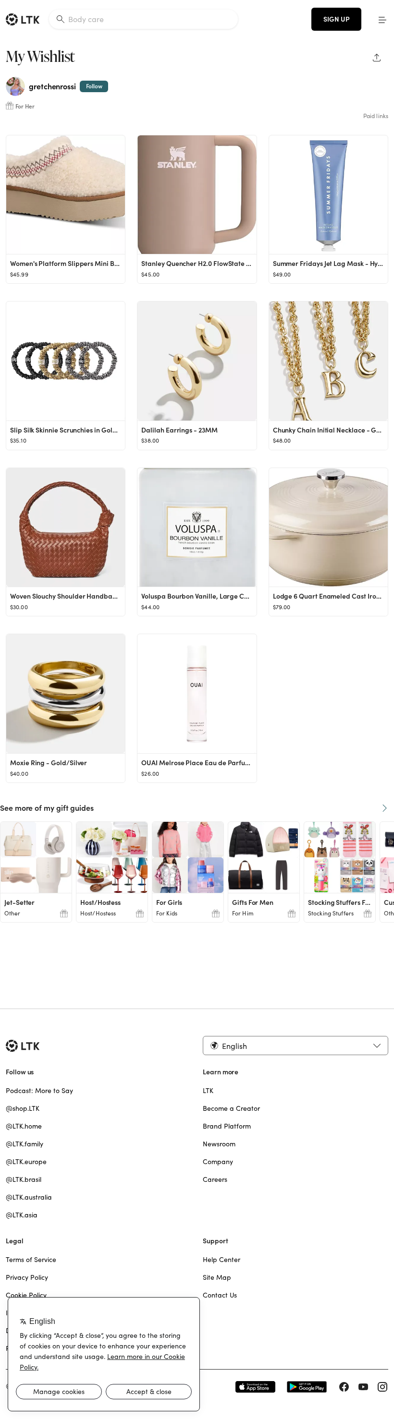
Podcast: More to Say (39, 1090)
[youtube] (363, 1387)
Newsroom (219, 1144)
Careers (215, 1179)
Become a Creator (231, 1108)
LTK (208, 1090)
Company (218, 1161)
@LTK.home (24, 1126)
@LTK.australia (29, 1197)
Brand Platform (227, 1126)
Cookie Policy (26, 1295)
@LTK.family (24, 1144)
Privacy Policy (27, 1277)
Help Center (221, 1259)
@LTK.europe (26, 1161)
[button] (382, 19)
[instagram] (382, 1387)
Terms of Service (31, 1259)
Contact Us (220, 1295)
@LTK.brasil (23, 1179)
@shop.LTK (22, 1108)
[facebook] (344, 1387)
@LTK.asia (21, 1215)
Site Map (217, 1277)
